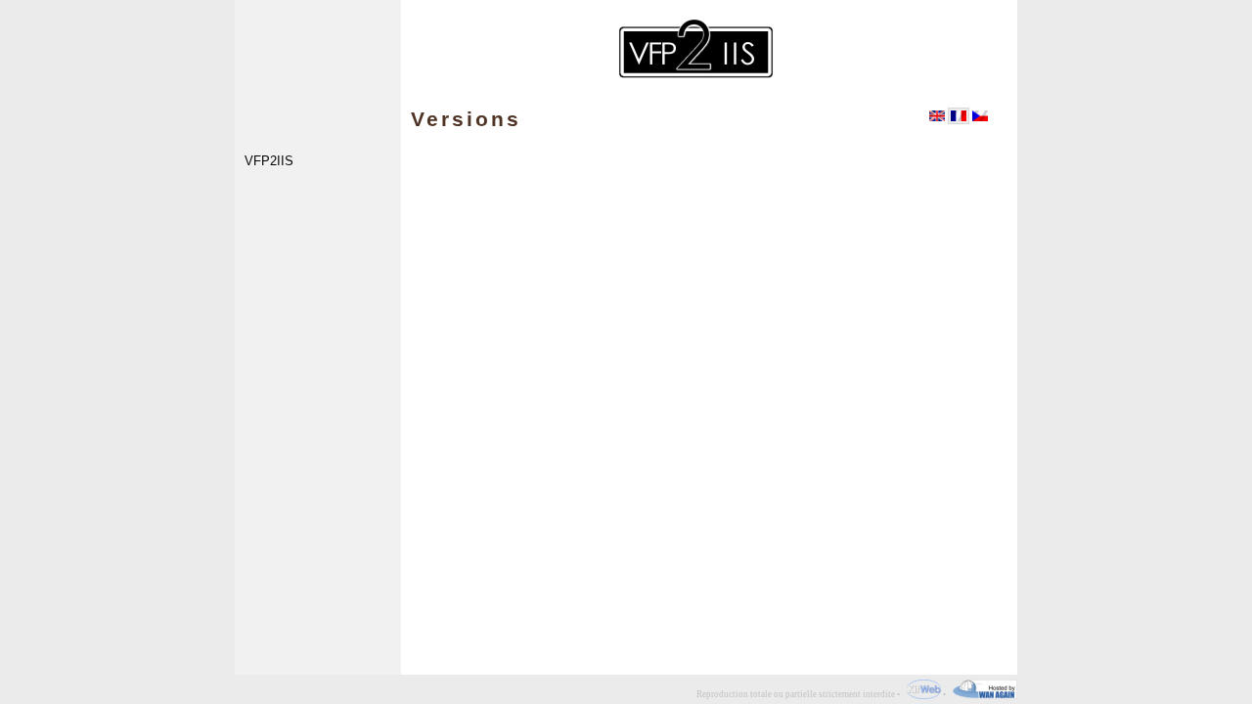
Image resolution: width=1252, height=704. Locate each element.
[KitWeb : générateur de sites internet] (921, 694)
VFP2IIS (269, 161)
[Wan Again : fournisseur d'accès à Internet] (982, 694)
